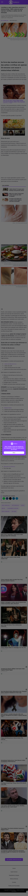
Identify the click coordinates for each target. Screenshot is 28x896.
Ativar (14, 452)
